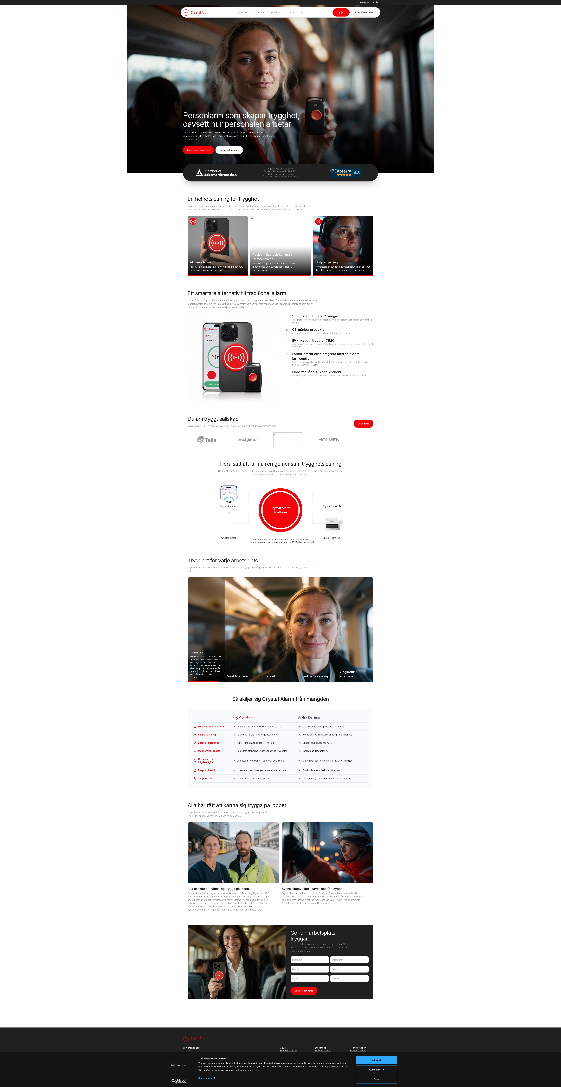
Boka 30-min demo (304, 990)
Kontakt (288, 12)
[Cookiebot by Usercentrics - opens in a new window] (179, 1081)
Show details (205, 1078)
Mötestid (296, 969)
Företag (336, 969)
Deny (376, 1079)
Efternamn (337, 960)
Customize (374, 1069)
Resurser (273, 12)
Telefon (336, 978)
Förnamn (297, 960)
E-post (295, 978)
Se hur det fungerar (229, 150)
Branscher (242, 12)
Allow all (376, 1060)
